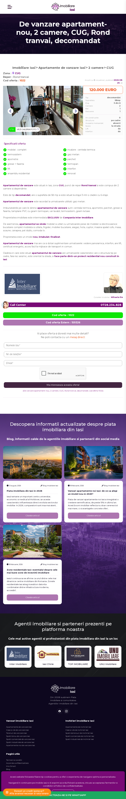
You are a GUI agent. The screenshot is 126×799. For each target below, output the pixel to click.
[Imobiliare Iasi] (63, 7)
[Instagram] (66, 711)
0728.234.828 (111, 305)
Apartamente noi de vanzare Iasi (20, 745)
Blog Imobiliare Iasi (50, 486)
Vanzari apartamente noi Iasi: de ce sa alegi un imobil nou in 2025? (92, 492)
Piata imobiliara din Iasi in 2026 (24, 491)
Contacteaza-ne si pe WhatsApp (64, 795)
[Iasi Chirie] (48, 654)
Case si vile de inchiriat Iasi (76, 730)
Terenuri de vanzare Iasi (16, 733)
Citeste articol (32, 515)
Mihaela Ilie (117, 297)
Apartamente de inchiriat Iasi (78, 727)
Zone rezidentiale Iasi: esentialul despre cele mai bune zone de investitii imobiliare (32, 571)
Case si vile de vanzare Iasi (17, 730)
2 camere (96, 68)
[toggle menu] (10, 7)
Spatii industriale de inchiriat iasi (79, 739)
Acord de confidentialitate (17, 763)
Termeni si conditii (14, 760)
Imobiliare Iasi (23, 68)
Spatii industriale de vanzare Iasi (20, 742)
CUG (110, 68)
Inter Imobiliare (18, 664)
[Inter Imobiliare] (18, 654)
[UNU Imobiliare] (107, 654)
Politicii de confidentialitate (69, 786)
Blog (8, 769)
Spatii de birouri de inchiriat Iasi (79, 733)
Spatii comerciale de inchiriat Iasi (79, 736)
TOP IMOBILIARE (78, 664)
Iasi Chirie (48, 664)
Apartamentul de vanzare (18, 201)
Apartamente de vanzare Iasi (61, 68)
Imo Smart (11, 766)
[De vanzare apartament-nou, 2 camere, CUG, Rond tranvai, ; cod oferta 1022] (63, 391)
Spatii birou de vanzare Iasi (18, 736)
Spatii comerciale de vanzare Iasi (20, 739)
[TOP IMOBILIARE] (78, 654)
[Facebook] (59, 711)
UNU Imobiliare (107, 664)
